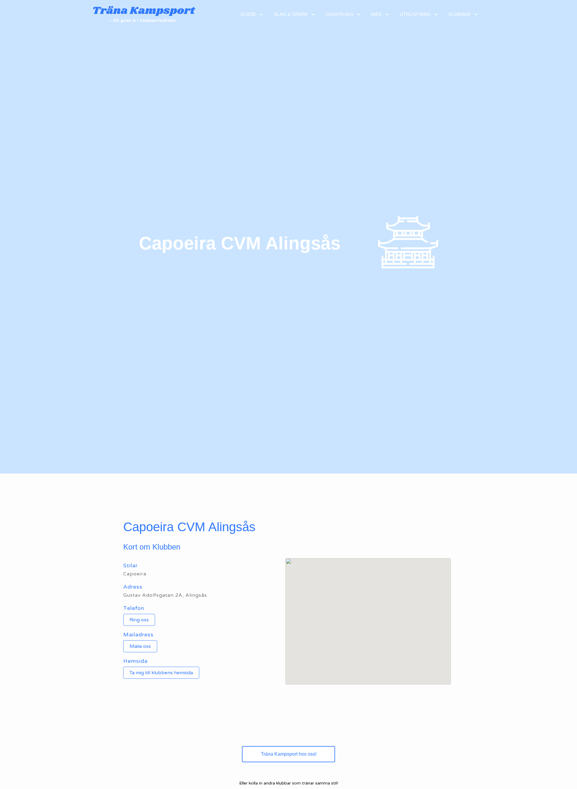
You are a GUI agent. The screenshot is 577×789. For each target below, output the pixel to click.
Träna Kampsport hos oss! (288, 754)
